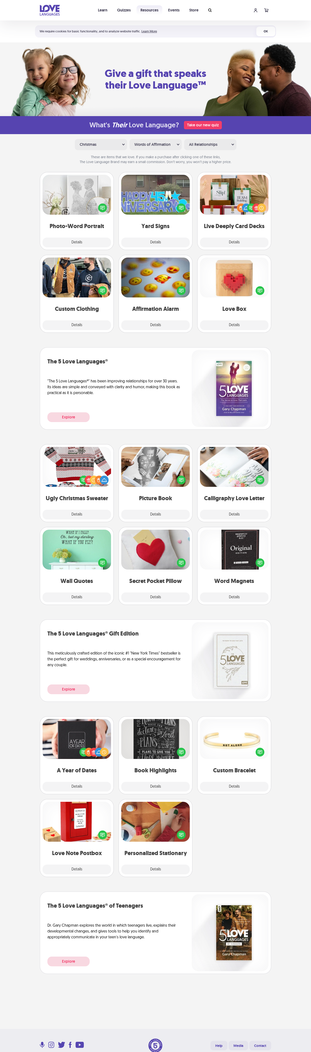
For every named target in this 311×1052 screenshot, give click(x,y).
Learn (102, 10)
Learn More (149, 31)
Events (174, 10)
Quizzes (124, 10)
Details (76, 242)
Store (194, 10)
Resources (149, 10)
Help (219, 1045)
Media (238, 1045)
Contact (260, 1045)
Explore (68, 417)
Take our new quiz (203, 125)
